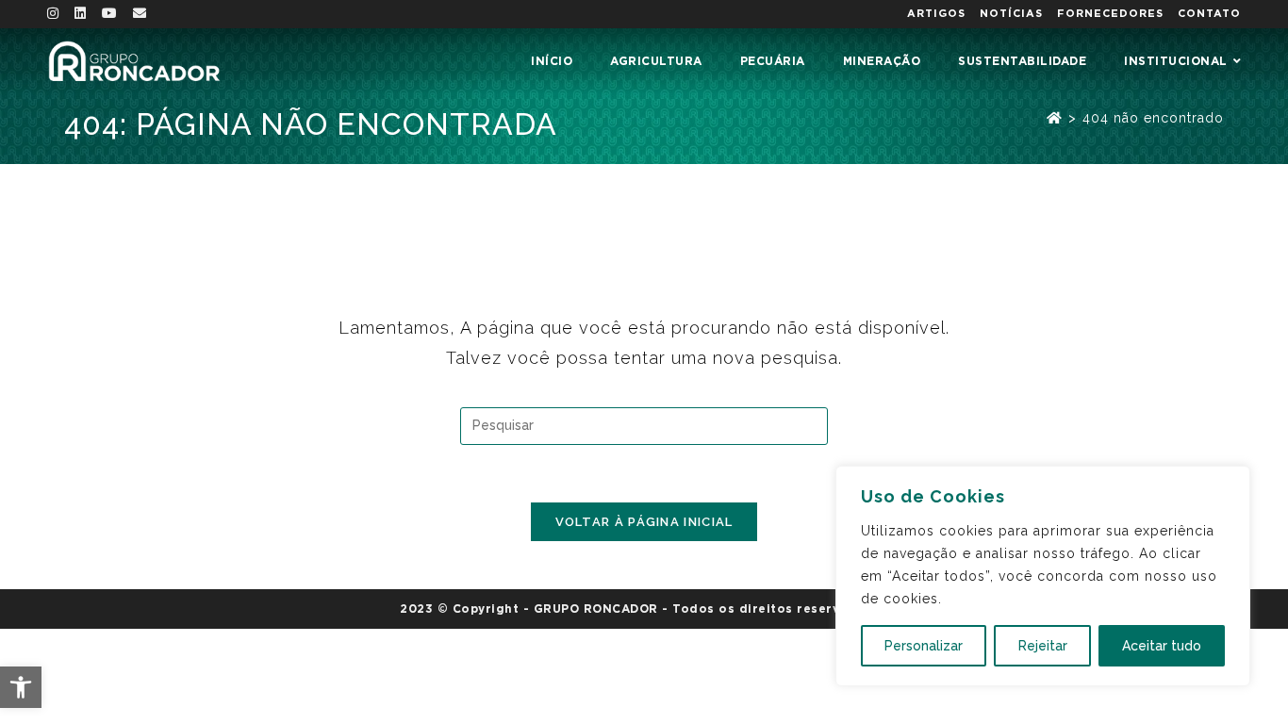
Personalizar (923, 645)
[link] (20, 687)
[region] (1042, 576)
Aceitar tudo (1161, 645)
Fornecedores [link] (1110, 13)
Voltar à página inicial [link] (644, 522)
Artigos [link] (936, 13)
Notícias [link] (1011, 13)
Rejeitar (1042, 645)
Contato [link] (1209, 13)
